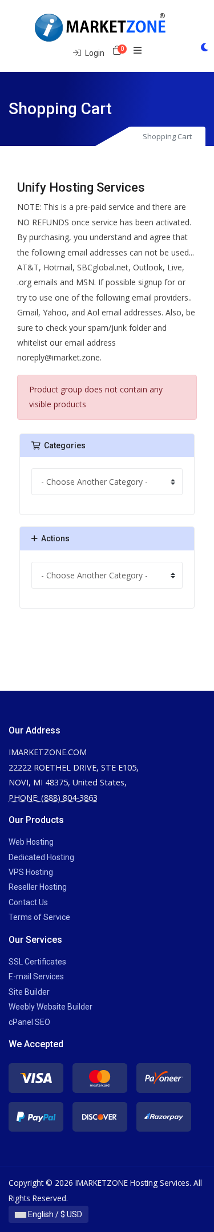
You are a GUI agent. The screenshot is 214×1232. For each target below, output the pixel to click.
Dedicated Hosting (41, 857)
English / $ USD (54, 1214)
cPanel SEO (29, 1022)
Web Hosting (31, 841)
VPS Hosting (31, 872)
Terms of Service (39, 917)
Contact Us (28, 902)
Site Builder (29, 991)
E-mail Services (36, 976)
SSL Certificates (37, 961)
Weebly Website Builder (50, 1006)
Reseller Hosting (38, 886)
